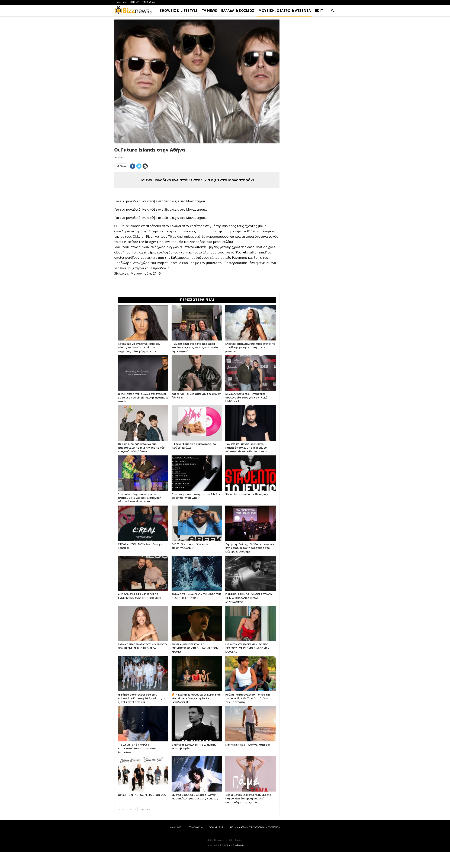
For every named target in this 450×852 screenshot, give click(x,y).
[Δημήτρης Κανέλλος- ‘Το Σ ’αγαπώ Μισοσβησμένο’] (197, 723)
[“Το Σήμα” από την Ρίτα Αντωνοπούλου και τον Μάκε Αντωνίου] (143, 723)
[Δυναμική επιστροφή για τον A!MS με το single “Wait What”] (197, 473)
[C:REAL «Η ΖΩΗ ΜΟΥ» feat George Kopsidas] (143, 523)
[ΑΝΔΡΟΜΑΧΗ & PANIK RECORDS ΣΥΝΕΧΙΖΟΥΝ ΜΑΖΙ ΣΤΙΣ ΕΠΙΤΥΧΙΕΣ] (143, 573)
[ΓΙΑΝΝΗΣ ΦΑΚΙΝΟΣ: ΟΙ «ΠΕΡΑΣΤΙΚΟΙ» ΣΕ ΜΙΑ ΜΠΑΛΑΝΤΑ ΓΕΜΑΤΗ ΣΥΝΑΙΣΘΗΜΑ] (250, 573)
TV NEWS (209, 10)
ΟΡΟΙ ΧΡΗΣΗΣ (216, 827)
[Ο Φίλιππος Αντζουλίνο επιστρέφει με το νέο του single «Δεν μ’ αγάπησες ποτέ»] (143, 373)
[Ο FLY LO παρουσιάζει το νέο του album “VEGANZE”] (197, 523)
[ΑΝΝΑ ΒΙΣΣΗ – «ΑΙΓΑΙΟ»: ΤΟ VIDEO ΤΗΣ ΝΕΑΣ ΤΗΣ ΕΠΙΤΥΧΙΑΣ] (197, 573)
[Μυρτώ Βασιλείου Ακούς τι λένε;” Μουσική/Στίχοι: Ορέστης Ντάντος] (197, 774)
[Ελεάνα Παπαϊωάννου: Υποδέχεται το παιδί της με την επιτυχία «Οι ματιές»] (250, 322)
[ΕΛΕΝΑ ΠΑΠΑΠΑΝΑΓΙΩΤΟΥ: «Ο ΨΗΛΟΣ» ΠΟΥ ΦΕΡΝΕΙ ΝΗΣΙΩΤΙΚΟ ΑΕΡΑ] (143, 623)
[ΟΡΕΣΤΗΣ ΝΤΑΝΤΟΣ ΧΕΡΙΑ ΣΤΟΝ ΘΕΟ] (143, 774)
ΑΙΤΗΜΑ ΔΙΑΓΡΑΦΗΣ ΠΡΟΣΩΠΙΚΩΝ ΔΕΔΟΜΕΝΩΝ (255, 827)
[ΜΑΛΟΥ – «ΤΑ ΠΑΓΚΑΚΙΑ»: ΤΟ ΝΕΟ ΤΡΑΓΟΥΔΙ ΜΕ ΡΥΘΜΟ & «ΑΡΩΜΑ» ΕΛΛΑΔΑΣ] (250, 623)
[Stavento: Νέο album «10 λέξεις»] (250, 473)
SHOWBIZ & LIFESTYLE (179, 10)
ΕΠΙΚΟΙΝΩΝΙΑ (149, 2)
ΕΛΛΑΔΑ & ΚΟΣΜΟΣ (237, 10)
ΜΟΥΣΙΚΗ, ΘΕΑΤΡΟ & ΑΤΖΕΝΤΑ (284, 10)
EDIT (319, 10)
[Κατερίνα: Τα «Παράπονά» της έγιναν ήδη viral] (197, 373)
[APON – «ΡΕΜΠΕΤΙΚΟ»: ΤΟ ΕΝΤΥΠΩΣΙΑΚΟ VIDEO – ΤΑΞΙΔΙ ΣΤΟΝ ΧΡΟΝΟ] (197, 623)
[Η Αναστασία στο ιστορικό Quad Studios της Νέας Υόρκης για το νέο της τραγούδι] (197, 322)
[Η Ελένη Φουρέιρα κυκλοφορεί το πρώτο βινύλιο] (197, 423)
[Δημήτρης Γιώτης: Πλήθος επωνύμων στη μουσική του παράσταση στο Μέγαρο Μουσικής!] (250, 523)
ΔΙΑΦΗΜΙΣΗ (135, 2)
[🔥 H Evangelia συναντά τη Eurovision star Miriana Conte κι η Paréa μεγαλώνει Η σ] (197, 673)
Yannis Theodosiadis (235, 845)
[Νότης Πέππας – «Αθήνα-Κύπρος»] (250, 723)
